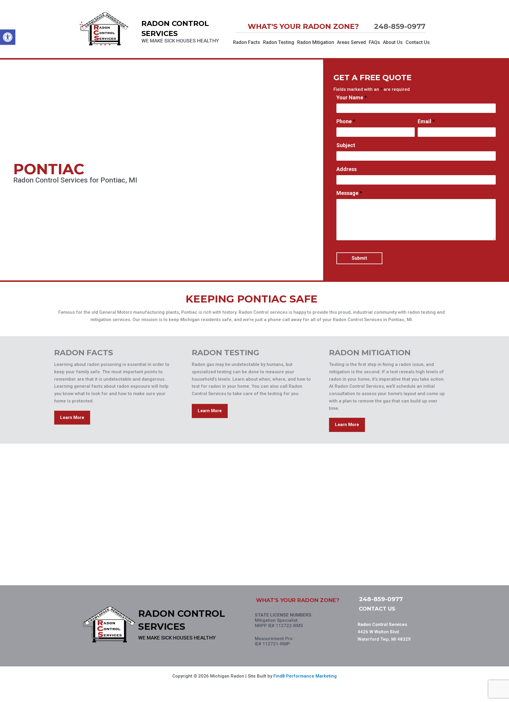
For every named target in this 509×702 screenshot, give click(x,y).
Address (346, 169)
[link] (7, 37)
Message (349, 193)
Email (426, 121)
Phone (345, 121)
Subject (345, 145)
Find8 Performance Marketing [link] (305, 676)
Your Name (351, 98)
